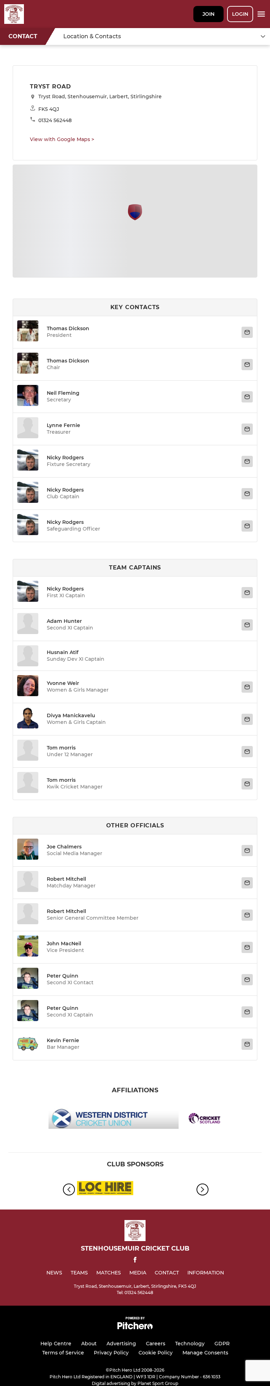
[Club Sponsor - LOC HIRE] (105, 1189)
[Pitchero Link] (135, 1327)
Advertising (121, 1343)
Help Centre (55, 1343)
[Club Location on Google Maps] (135, 218)
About (89, 1343)
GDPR (222, 1343)
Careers (155, 1343)
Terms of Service (63, 1353)
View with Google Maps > (62, 139)
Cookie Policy (156, 1353)
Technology (190, 1343)
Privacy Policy (111, 1353)
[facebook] (135, 1261)
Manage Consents (205, 1353)
